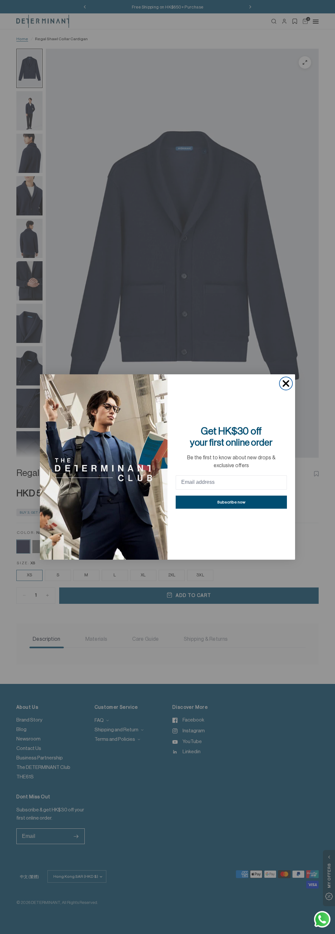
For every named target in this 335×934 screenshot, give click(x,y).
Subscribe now (231, 502)
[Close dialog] (285, 383)
